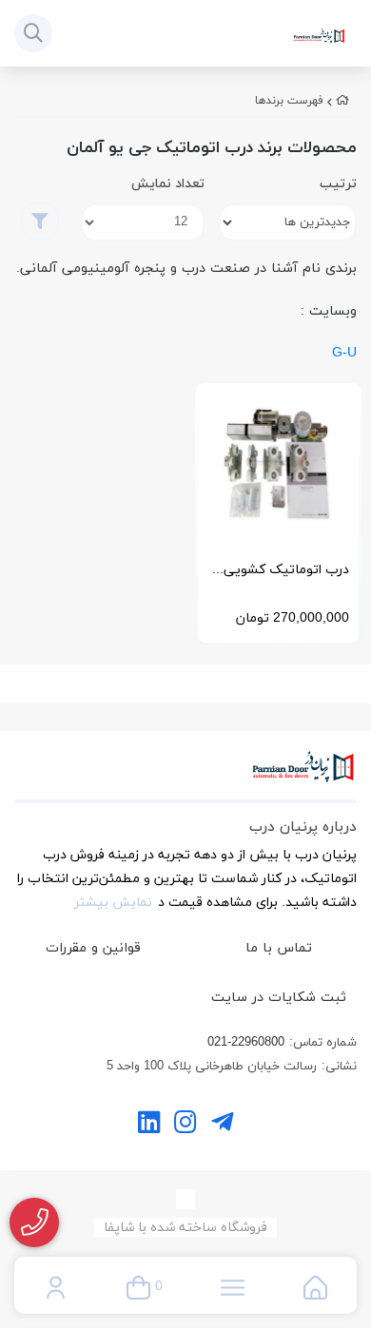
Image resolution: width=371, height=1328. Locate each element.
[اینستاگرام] (185, 1124)
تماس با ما (278, 948)
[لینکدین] (149, 1124)
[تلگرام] (222, 1124)
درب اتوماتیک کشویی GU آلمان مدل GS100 (286, 575)
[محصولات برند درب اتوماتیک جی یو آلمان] (185, 776)
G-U (344, 353)
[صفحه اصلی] (342, 100)
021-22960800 (245, 1042)
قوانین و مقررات (93, 948)
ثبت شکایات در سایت (278, 998)
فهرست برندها (289, 100)
